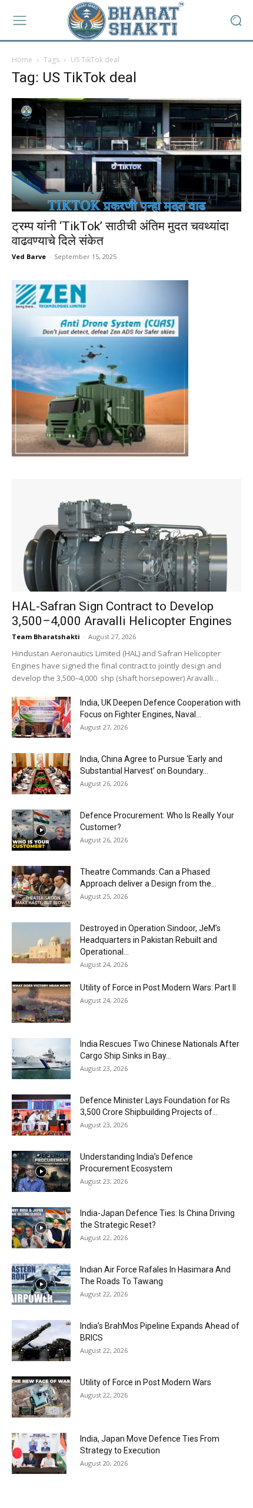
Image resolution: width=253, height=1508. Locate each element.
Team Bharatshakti (46, 636)
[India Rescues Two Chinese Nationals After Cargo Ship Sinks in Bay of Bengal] (41, 1058)
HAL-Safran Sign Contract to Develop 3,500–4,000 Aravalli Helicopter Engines (122, 613)
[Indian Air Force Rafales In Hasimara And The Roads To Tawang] (41, 1284)
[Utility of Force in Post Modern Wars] (41, 1397)
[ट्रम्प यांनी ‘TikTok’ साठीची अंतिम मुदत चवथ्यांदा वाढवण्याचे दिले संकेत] (126, 154)
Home (22, 60)
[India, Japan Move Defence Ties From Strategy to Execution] (39, 1453)
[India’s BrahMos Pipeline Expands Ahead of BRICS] (41, 1340)
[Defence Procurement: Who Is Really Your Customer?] (41, 830)
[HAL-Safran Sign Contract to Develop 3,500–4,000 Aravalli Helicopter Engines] (126, 535)
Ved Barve (29, 256)
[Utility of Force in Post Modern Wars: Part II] (41, 1002)
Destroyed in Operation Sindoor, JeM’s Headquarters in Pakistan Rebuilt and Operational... (150, 939)
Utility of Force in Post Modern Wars (145, 1382)
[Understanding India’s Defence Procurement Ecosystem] (41, 1171)
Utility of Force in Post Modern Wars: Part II (158, 987)
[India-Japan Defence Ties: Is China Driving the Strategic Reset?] (41, 1227)
